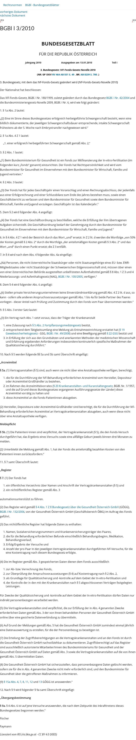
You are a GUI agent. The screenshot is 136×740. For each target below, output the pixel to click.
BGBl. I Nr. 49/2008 (58, 333)
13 (40, 682)
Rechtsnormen (12, 5)
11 (26, 682)
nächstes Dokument (12, 15)
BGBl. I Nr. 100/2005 (70, 276)
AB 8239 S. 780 (89, 74)
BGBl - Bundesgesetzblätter (42, 5)
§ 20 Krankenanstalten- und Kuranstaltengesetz (83, 386)
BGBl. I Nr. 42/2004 (117, 98)
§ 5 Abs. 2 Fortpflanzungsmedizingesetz (56, 325)
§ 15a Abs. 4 (11, 682)
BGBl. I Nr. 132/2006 (12, 512)
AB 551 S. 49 (68, 74)
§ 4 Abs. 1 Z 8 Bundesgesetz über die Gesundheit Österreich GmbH (77, 507)
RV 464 (56, 74)
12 (31, 682)
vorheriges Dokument (13, 12)
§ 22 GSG (112, 333)
